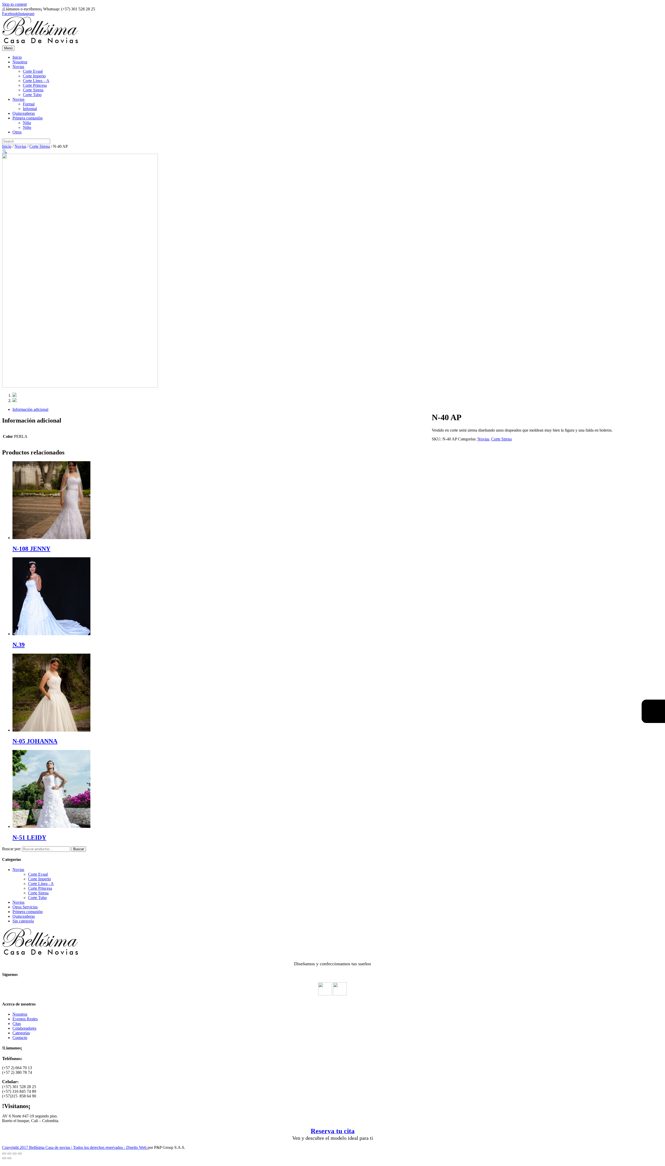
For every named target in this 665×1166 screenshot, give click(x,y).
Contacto (19, 1037)
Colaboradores (24, 1028)
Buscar (78, 849)
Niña (27, 122)
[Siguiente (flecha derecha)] (9, 1158)
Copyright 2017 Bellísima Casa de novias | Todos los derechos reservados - (64, 1147)
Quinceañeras (23, 113)
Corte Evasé (33, 71)
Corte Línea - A (41, 883)
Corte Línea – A (36, 80)
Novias (18, 66)
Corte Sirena (33, 90)
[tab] (337, 409)
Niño (27, 127)
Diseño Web (137, 1147)
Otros (17, 132)
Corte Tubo (32, 94)
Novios (18, 99)
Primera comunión (27, 118)
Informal (30, 108)
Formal (29, 104)
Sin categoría (23, 921)
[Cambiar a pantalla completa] (14, 1153)
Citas (16, 1023)
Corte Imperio (34, 76)
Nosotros (19, 62)
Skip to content (14, 4)
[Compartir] (9, 1153)
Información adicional (30, 409)
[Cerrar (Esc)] (4, 1153)
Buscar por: (11, 849)
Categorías (21, 1033)
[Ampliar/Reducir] (20, 1153)
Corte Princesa (35, 85)
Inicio (17, 57)
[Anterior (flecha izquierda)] (4, 1158)
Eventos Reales (25, 1019)
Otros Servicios (25, 907)
